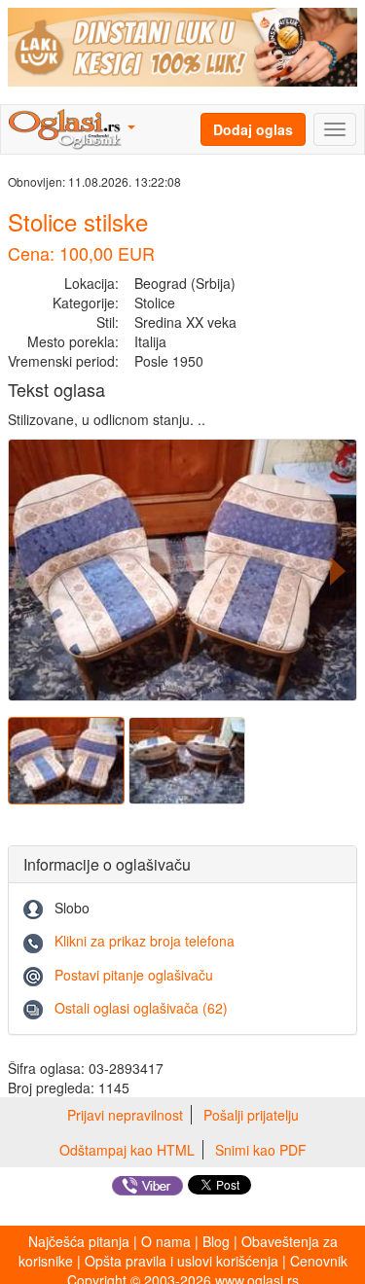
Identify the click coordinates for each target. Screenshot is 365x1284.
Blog (216, 1241)
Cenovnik (318, 1260)
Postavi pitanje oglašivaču (134, 974)
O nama (166, 1241)
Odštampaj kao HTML (127, 1149)
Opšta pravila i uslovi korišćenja (181, 1260)
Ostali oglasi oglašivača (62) (141, 1007)
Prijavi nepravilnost (125, 1114)
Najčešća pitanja (78, 1241)
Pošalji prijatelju (251, 1114)
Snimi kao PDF (261, 1149)
